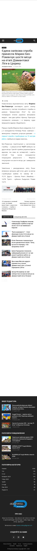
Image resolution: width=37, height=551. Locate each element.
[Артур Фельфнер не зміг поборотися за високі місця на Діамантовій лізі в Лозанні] (6, 274)
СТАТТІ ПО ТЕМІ (7, 217)
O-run (19, 544)
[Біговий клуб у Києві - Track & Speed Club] (18, 189)
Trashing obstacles (27, 544)
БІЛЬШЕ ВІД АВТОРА (20, 217)
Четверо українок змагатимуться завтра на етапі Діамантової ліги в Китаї (27, 204)
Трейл (14, 544)
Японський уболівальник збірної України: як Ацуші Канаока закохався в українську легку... (23, 407)
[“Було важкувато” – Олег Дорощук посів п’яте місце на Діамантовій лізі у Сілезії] (6, 234)
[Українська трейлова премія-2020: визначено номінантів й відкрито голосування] (6, 439)
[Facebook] (13, 537)
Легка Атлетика (7, 544)
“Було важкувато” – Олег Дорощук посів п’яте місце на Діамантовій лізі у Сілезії (22, 234)
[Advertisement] (18, 19)
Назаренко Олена (7, 66)
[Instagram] (18, 537)
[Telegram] (23, 537)
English (25, 545)
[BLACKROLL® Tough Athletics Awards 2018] (6, 457)
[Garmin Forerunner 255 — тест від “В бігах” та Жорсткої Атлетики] (6, 425)
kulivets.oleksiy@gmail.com (24, 525)
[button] (34, 40)
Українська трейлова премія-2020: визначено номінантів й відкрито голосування (22, 438)
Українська (19, 545)
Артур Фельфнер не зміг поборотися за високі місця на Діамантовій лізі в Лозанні (23, 274)
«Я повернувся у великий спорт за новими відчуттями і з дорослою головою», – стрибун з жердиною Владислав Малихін (9, 206)
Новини (4, 47)
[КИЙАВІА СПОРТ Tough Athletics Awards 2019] (6, 448)
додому (4, 45)
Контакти (12, 545)
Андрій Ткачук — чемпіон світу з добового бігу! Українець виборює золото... (22, 416)
